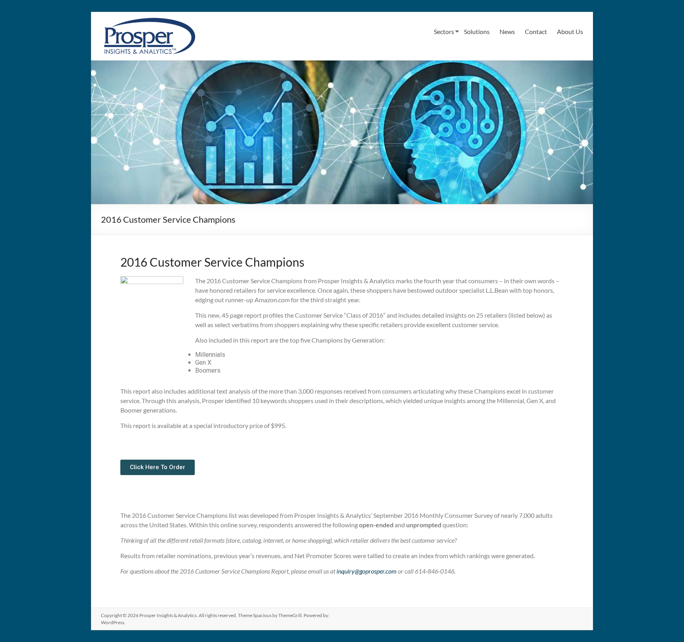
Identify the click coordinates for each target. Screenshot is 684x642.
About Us (570, 31)
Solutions (477, 31)
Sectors (444, 31)
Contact (536, 31)
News (507, 31)
